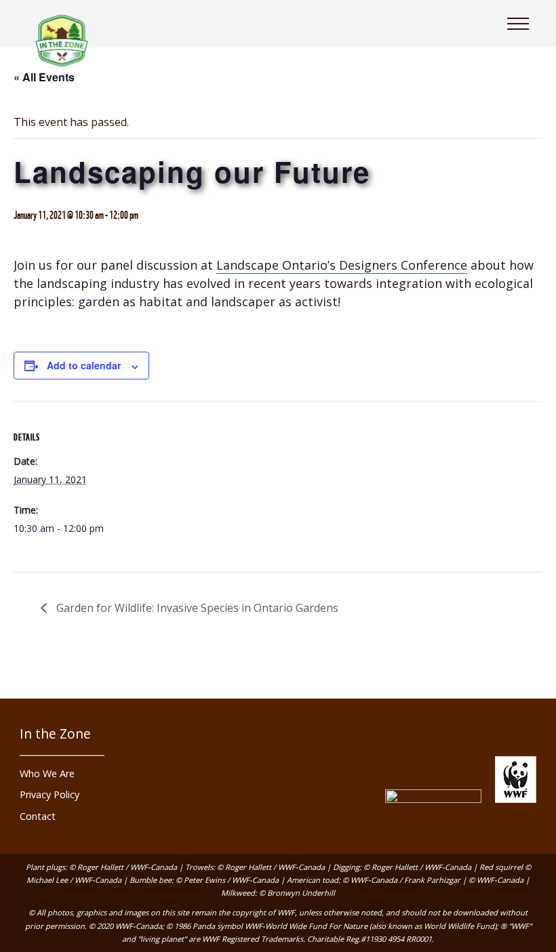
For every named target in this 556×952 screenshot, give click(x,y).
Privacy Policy (49, 794)
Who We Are (47, 773)
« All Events (44, 77)
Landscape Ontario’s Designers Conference (341, 265)
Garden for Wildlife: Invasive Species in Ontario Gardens (196, 607)
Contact (38, 816)
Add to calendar (84, 365)
